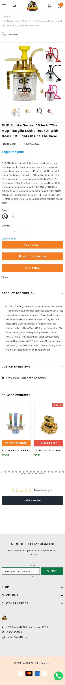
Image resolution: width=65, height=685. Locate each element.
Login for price (13, 152)
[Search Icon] (14, 6)
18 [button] (63, 472)
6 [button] (20, 472)
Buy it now (32, 268)
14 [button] (49, 472)
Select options (16, 443)
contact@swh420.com (17, 637)
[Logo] (32, 5)
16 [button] (56, 472)
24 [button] (40, 473)
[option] (32, 73)
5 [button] (16, 472)
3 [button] (9, 472)
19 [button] (22, 473)
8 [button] (27, 472)
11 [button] (38, 472)
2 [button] (5, 472)
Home (5, 17)
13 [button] (45, 472)
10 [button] (34, 472)
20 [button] (25, 473)
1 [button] (2, 472)
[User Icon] (49, 6)
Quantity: (6, 225)
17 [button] (59, 472)
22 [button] (32, 473)
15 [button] (52, 472)
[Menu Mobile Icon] (4, 6)
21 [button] (29, 473)
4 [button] (13, 472)
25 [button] (43, 473)
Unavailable (48, 443)
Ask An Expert (38, 378)
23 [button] (36, 473)
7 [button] (23, 472)
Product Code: (9, 144)
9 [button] (31, 472)
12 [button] (41, 472)
